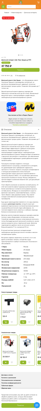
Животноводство (16, 12)
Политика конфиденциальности (11, 383)
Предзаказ (20, 70)
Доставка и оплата (7, 375)
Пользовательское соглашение (11, 380)
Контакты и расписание (20, 125)
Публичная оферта (7, 385)
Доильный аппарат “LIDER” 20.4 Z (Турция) (9, 352)
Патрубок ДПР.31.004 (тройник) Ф (9, 311)
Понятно (20, 405)
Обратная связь (6, 388)
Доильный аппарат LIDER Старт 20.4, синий (25, 353)
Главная (6, 12)
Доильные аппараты (30, 12)
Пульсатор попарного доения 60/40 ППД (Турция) (26, 312)
